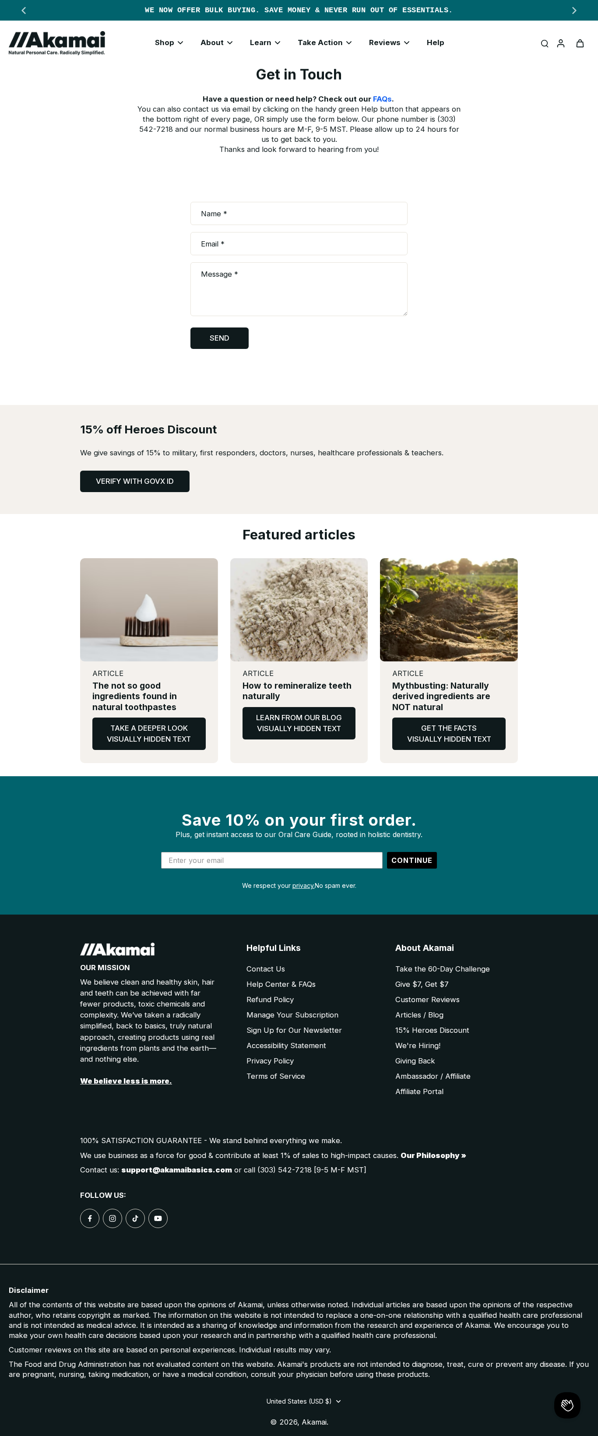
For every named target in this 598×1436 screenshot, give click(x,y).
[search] (544, 43)
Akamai (314, 1422)
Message (219, 274)
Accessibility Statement (286, 1045)
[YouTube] (158, 1218)
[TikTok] (135, 1218)
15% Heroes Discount (432, 1030)
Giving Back (415, 1060)
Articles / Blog (419, 1014)
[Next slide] (574, 10)
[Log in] (560, 43)
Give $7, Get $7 (422, 984)
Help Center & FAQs (281, 984)
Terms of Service (275, 1076)
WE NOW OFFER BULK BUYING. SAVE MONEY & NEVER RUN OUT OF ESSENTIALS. (299, 10)
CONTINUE (412, 860)
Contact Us (265, 968)
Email (213, 243)
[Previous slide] (24, 10)
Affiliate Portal (419, 1091)
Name (214, 213)
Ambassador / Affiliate (433, 1076)
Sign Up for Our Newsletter (294, 1030)
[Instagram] (112, 1218)
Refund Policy (270, 999)
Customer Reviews (427, 999)
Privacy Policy (270, 1060)
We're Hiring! (417, 1045)
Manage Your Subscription (292, 1014)
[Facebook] (89, 1218)
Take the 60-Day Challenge (442, 968)
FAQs (382, 99)
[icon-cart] (579, 43)
